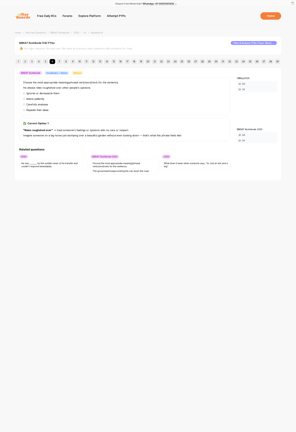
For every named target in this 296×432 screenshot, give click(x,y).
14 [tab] (107, 61)
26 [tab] (189, 61)
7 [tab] (59, 61)
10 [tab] (80, 61)
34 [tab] (243, 61)
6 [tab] (52, 61)
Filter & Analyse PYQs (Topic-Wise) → (253, 43)
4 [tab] (39, 61)
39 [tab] (277, 61)
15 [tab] (114, 61)
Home (271, 16)
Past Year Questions (35, 32)
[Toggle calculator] (292, 3)
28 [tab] (202, 61)
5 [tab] (45, 61)
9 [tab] (73, 61)
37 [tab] (264, 61)
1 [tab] (18, 61)
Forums (67, 16)
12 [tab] (93, 61)
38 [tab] (270, 61)
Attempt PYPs (116, 16)
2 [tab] (25, 61)
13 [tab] (100, 61)
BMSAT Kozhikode (59, 32)
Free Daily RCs (46, 16)
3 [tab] (32, 61)
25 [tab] (182, 61)
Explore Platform (90, 16)
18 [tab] (134, 61)
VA (85, 32)
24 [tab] (175, 61)
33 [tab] (236, 61)
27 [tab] (195, 61)
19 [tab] (141, 61)
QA (243, 83)
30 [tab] (216, 61)
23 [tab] (168, 61)
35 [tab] (250, 61)
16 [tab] (120, 61)
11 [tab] (86, 61)
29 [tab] (209, 61)
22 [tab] (161, 61)
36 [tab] (257, 61)
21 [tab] (155, 61)
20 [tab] (148, 61)
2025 (76, 32)
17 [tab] (127, 61)
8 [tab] (66, 61)
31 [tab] (223, 61)
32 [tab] (229, 61)
